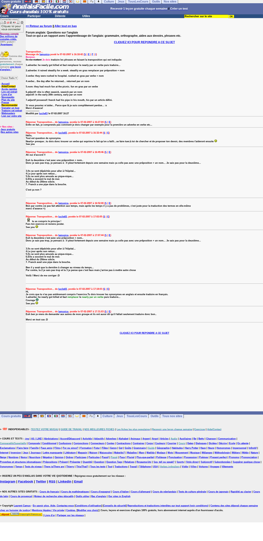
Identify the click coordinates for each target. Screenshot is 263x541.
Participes (80, 457)
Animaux (135, 438)
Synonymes (6, 466)
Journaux (35, 452)
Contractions (123, 443)
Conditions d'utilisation (88, 505)
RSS (52, 481)
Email (78, 481)
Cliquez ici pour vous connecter (11, 28)
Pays (122, 457)
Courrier (171, 443)
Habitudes (177, 448)
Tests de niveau (33, 466)
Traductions (121, 466)
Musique (195, 452)
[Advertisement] (144, 373)
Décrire (223, 443)
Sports (180, 462)
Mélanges (207, 452)
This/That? (82, 466)
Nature (254, 452)
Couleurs (160, 443)
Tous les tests (97, 466)
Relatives (129, 462)
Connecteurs (97, 443)
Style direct (192, 462)
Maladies (132, 452)
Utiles (86, 16)
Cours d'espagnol (101, 491)
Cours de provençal (21, 496)
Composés (34, 443)
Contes (110, 443)
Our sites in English (119, 496)
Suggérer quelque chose (246, 462)
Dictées (213, 443)
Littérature (70, 452)
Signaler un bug (10, 108)
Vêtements (227, 466)
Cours (4, 16)
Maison (93, 452)
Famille (34, 448)
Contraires (138, 443)
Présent (63, 462)
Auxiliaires (185, 438)
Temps (19, 466)
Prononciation (249, 457)
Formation (86, 448)
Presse (5, 102)
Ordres (69, 457)
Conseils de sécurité (114, 505)
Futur (97, 448)
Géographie (163, 448)
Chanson (211, 438)
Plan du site (8, 99)
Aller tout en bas (66, 26)
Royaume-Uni (144, 462)
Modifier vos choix (87, 510)
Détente (60, 16)
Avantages (6, 44)
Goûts (128, 448)
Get (121, 448)
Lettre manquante (52, 452)
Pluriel (130, 457)
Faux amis (46, 448)
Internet (4, 452)
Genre (113, 448)
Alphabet (123, 438)
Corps (149, 443)
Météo (245, 452)
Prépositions (50, 462)
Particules (94, 457)
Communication (227, 438)
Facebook (25, 481)
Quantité (87, 462)
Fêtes (105, 448)
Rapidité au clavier (241, 491)
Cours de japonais (218, 491)
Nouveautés (7, 97)
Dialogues (201, 443)
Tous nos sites (172, 416)
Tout (110, 466)
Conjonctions (81, 443)
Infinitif (253, 448)
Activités (87, 438)
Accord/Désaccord (70, 438)
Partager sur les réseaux (70, 515)
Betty (201, 438)
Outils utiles (82, 496)
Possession (190, 457)
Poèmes (203, 457)
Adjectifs (99, 438)
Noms (24, 457)
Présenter (75, 462)
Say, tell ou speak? (164, 462)
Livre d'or (6, 94)
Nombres (13, 457)
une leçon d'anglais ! (10, 68)
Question (99, 462)
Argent (146, 438)
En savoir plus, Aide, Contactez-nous (53, 505)
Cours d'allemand (140, 491)
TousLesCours (137, 416)
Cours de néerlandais (164, 491)
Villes (193, 466)
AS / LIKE (36, 438)
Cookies (70, 510)
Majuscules (105, 452)
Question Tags (114, 462)
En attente (243, 443)
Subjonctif (206, 462)
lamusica (45, 54)
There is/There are (54, 466)
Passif (105, 457)
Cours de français (49, 491)
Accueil (5, 83)
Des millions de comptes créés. (9, 36)
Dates (190, 443)
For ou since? (70, 448)
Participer (34, 16)
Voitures (203, 466)
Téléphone (145, 466)
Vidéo (185, 466)
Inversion (16, 452)
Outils (155, 416)
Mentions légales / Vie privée (48, 510)
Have (203, 448)
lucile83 (43, 113)
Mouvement (181, 452)
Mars (141, 452)
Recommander (9, 105)
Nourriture (34, 457)
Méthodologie (222, 452)
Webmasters (8, 113)
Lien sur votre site (11, 116)
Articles (164, 438)
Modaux (161, 452)
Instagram (7, 481)
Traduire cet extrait (11, 110)
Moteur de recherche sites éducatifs (54, 496)
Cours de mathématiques (75, 491)
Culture (108, 416)
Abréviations (51, 438)
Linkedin (64, 481)
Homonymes (223, 448)
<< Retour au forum (39, 26)
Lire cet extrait (9, 91)
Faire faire (22, 448)
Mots (170, 452)
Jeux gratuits (8, 129)
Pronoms (234, 457)
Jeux (119, 416)
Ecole (232, 443)
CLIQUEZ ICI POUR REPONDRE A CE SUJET (144, 42)
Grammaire (139, 448)
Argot (155, 438)
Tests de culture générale (192, 491)
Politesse (161, 457)
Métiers (236, 452)
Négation (47, 457)
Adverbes (111, 438)
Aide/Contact (8, 86)
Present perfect (218, 457)
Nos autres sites (9, 132)
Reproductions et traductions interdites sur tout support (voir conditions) (167, 505)
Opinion (59, 457)
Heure (211, 448)
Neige (3, 457)
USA (155, 466)
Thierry (70, 466)
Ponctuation (175, 457)
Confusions (65, 443)
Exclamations (7, 448)
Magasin (82, 452)
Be (194, 438)
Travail (133, 466)
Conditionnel (49, 443)
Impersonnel (240, 448)
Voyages (214, 466)
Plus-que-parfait (145, 457)
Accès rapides (9, 89)
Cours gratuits (11, 416)
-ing (27, 438)
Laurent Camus (22, 505)
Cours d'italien (121, 491)
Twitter (41, 481)
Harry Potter (191, 448)
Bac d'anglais (98, 496)
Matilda (151, 452)
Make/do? (119, 452)
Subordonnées (222, 462)
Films (57, 448)
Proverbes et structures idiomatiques (20, 462)
